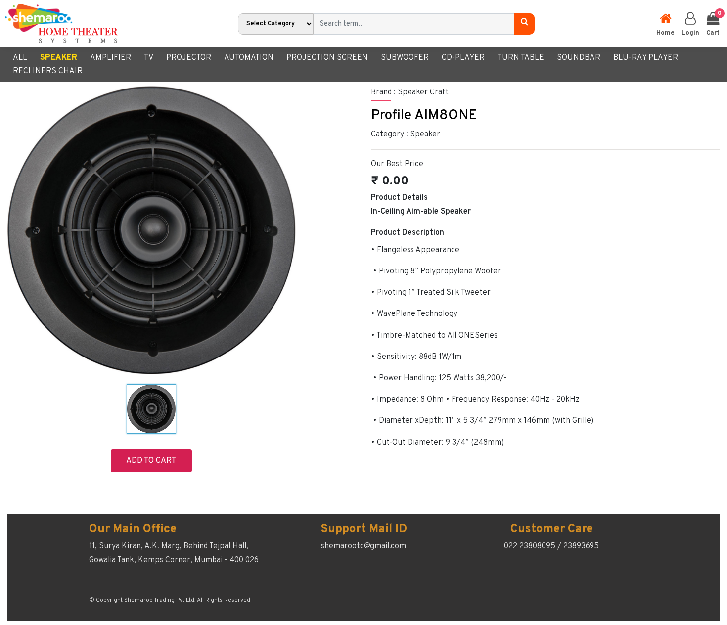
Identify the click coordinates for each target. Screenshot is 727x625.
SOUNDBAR (578, 58)
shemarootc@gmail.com (363, 546)
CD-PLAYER (463, 58)
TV (148, 58)
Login (690, 33)
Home (665, 33)
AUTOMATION (248, 58)
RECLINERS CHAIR (48, 71)
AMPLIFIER (110, 58)
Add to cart (151, 461)
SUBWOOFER (405, 58)
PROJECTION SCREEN (327, 58)
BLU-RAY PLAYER (645, 58)
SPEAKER (58, 58)
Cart (713, 23)
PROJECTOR (188, 58)
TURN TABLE (521, 58)
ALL (20, 58)
